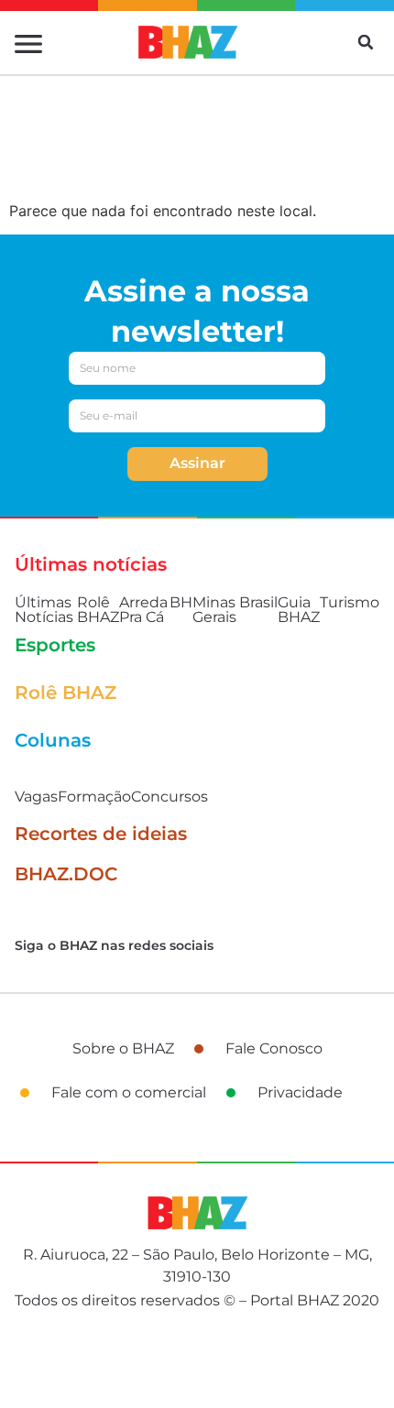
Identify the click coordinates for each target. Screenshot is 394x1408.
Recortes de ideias (101, 834)
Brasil (258, 602)
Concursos (169, 796)
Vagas (36, 796)
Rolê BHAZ (98, 610)
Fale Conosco (274, 1048)
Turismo (349, 602)
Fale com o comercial (128, 1092)
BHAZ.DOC (66, 874)
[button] (365, 42)
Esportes (55, 645)
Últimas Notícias (44, 610)
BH (181, 602)
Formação (94, 796)
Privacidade (300, 1092)
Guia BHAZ (299, 610)
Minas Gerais (214, 610)
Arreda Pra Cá (143, 610)
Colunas (53, 740)
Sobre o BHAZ (123, 1048)
